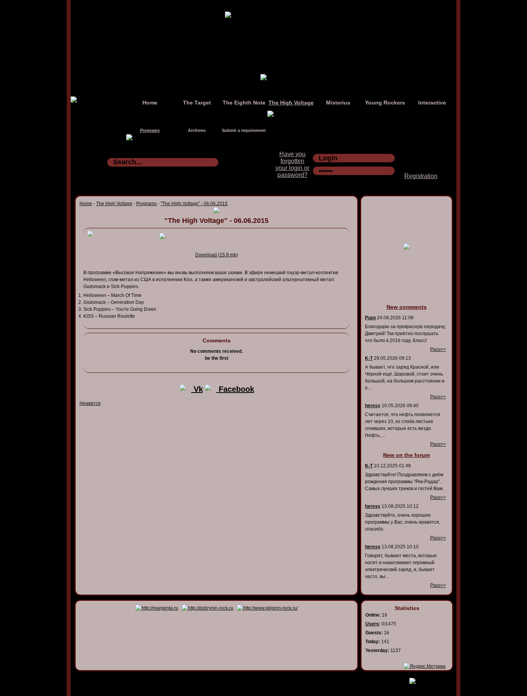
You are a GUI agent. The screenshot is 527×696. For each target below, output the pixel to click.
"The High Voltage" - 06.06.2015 (194, 203)
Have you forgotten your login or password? (292, 164)
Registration (420, 176)
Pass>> (438, 349)
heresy (372, 405)
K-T (369, 358)
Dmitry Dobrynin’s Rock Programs (255, 679)
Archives (197, 130)
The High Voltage (291, 102)
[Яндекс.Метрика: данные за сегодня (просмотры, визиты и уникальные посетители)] (425, 666)
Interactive (432, 102)
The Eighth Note (244, 102)
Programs (150, 130)
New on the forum (406, 455)
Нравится (90, 403)
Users (372, 624)
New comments (407, 307)
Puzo (370, 317)
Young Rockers (385, 102)
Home (149, 102)
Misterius (338, 102)
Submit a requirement (244, 130)
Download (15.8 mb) (216, 255)
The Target (197, 102)
